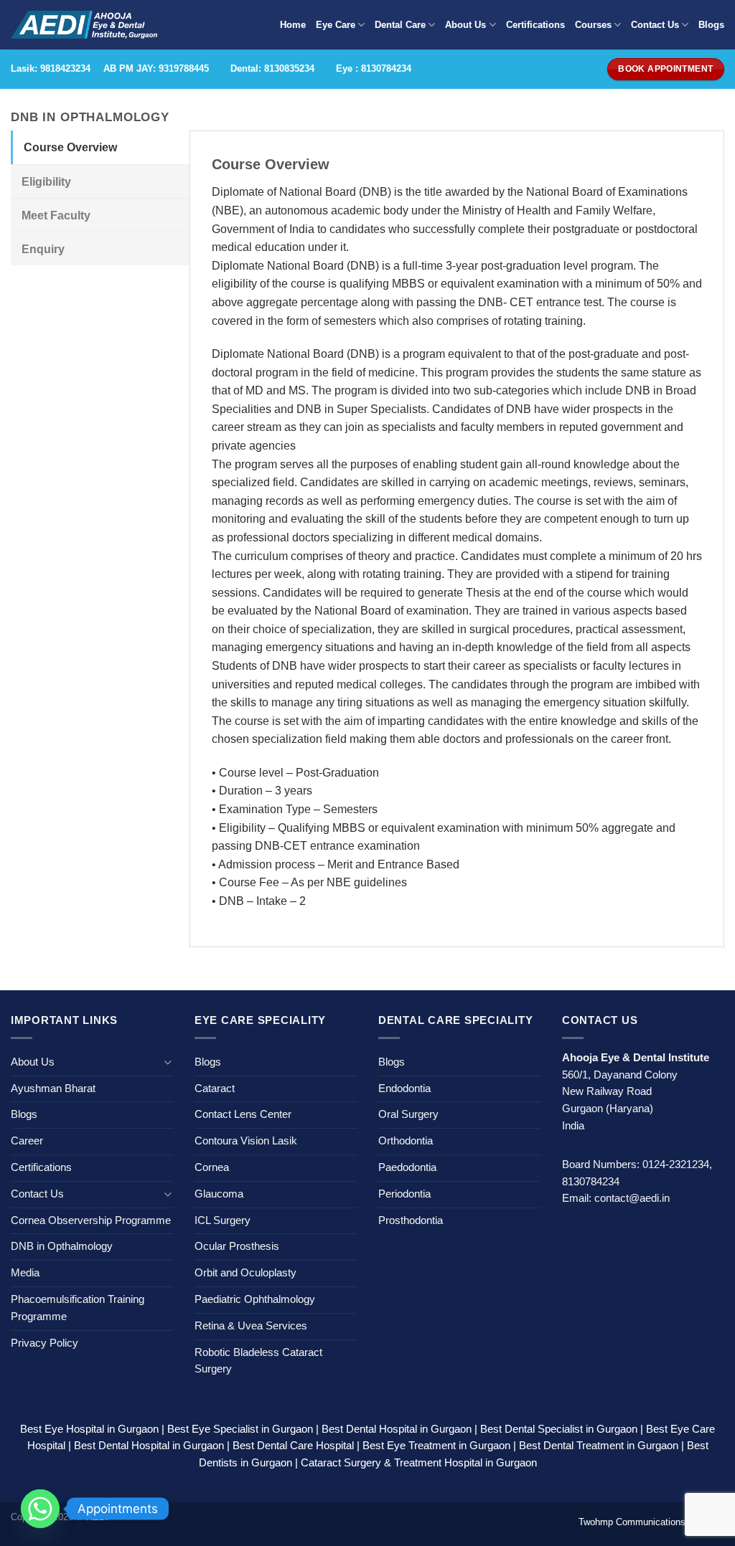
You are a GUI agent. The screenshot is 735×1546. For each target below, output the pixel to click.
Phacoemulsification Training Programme (77, 1308)
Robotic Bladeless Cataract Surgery (258, 1361)
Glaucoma (219, 1194)
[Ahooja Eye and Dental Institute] (84, 25)
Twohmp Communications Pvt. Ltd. (651, 1522)
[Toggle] (168, 1062)
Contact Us (655, 24)
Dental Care (400, 24)
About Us (465, 24)
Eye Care (335, 24)
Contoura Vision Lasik (246, 1141)
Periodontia (404, 1194)
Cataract (215, 1088)
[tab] (100, 147)
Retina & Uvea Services (251, 1326)
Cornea (212, 1167)
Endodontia (404, 1088)
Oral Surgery (408, 1114)
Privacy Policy (44, 1343)
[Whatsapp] (40, 1508)
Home (293, 24)
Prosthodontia (410, 1220)
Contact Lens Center (243, 1114)
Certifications (535, 24)
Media (25, 1273)
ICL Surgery (223, 1220)
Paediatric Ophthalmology (255, 1299)
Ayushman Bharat (53, 1088)
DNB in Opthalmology (62, 1246)
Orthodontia (405, 1141)
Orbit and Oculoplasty (245, 1273)
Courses (593, 24)
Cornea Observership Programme (91, 1220)
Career (27, 1141)
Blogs (711, 24)
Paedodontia (407, 1167)
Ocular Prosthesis (237, 1246)
